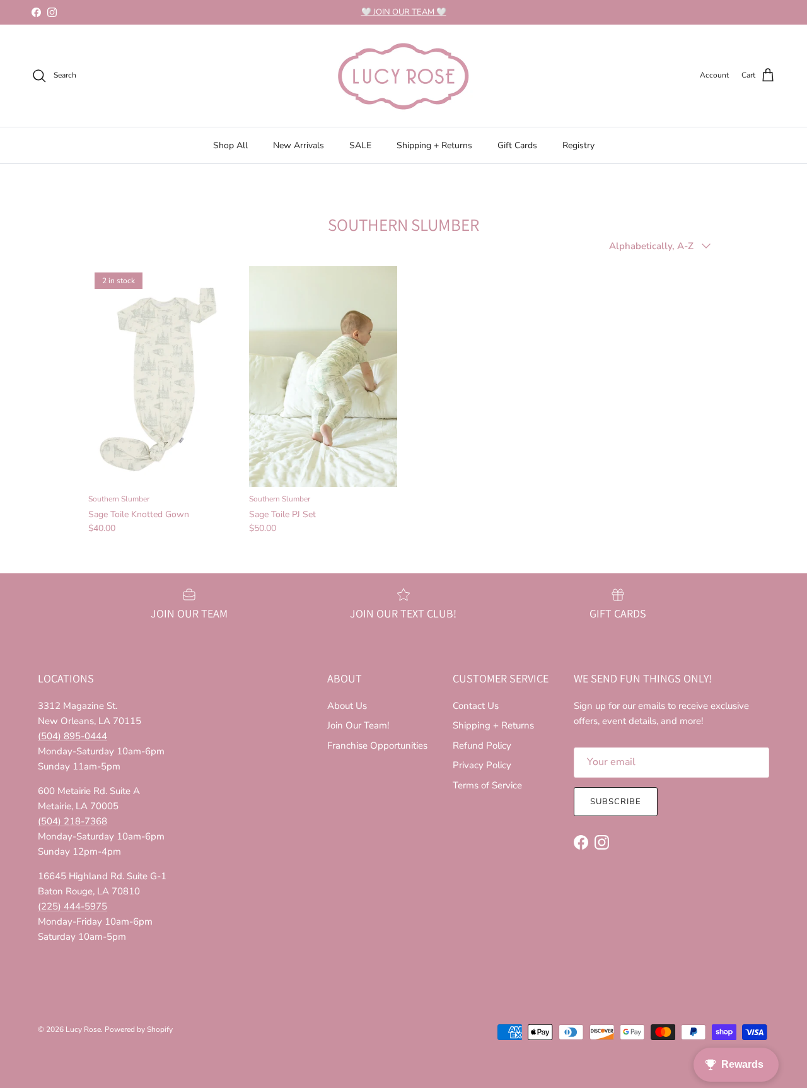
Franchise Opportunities (377, 745)
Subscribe (615, 801)
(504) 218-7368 (72, 821)
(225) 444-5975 (72, 906)
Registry (578, 145)
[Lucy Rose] (403, 75)
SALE (360, 145)
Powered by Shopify (139, 1029)
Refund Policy (482, 745)
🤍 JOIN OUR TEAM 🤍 (403, 12)
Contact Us (476, 705)
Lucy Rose (83, 1029)
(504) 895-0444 (72, 736)
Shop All (230, 145)
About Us (347, 705)
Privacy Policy (482, 765)
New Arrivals (298, 145)
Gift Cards (517, 145)
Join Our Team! (358, 725)
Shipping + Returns (434, 145)
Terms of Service (487, 785)
